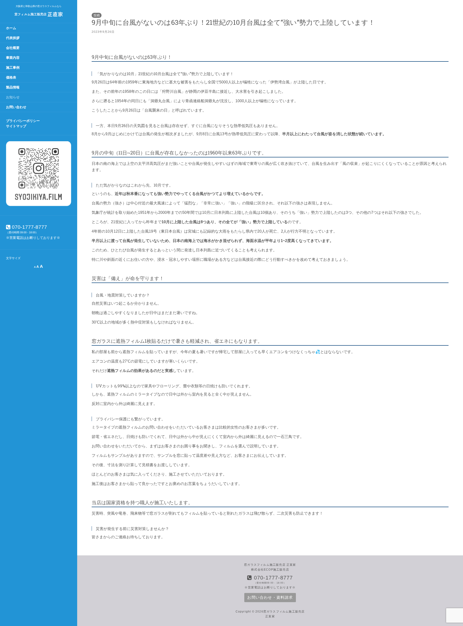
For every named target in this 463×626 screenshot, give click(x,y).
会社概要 (13, 48)
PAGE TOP (449, 603)
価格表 (11, 77)
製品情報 (13, 87)
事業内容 (13, 58)
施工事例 (13, 67)
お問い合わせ (16, 107)
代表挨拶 (13, 38)
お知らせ (13, 97)
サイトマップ (16, 126)
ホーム (11, 28)
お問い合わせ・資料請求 (270, 597)
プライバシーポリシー (23, 121)
